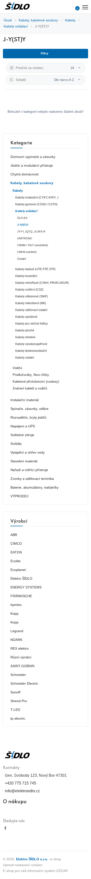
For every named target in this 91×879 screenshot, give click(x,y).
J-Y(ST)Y (42, 26)
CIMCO (16, 543)
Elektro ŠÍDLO (21, 578)
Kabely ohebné (25, 337)
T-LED (15, 710)
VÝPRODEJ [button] (19, 496)
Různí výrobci (20, 657)
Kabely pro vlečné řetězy (31, 323)
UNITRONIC (24, 238)
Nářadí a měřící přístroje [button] (29, 470)
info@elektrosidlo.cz (22, 791)
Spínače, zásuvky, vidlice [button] (29, 409)
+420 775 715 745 (20, 783)
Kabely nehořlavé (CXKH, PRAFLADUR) (42, 282)
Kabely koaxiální (26, 276)
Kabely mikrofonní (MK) (30, 303)
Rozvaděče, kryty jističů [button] (28, 417)
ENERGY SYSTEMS (25, 587)
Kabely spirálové (26, 317)
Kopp (14, 613)
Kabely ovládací (16, 26)
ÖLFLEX (22, 217)
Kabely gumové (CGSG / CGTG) (36, 204)
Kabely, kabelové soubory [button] (31, 183)
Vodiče (17, 368)
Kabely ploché (24, 330)
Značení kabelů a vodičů (30, 388)
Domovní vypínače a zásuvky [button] (32, 157)
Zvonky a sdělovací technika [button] (32, 479)
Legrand (16, 631)
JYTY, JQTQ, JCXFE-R (31, 231)
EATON (16, 552)
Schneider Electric (24, 683)
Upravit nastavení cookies (22, 865)
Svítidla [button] (16, 444)
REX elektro (19, 648)
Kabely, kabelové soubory (38, 20)
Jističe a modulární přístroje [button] (31, 165)
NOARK (16, 640)
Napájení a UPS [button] (22, 426)
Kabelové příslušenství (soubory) (36, 381)
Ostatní (21, 258)
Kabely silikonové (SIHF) (31, 296)
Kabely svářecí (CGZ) (29, 289)
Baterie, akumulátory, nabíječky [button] (34, 487)
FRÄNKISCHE (21, 596)
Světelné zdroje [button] (22, 435)
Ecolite (15, 561)
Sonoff (15, 692)
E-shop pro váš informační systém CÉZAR (35, 871)
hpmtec (16, 605)
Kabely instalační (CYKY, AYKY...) (36, 197)
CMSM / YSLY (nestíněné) (32, 245)
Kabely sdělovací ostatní (31, 310)
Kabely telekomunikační (31, 351)
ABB (13, 535)
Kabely (70, 20)
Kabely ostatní (24, 357)
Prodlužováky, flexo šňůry (31, 375)
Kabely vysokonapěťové (31, 344)
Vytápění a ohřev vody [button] (27, 452)
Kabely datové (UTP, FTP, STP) (35, 269)
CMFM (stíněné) (27, 251)
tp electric (17, 718)
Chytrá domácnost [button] (24, 174)
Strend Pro (18, 701)
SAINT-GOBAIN (22, 666)
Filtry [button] (45, 53)
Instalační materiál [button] (24, 400)
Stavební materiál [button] (23, 461)
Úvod (8, 20)
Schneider (18, 675)
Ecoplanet (18, 570)
